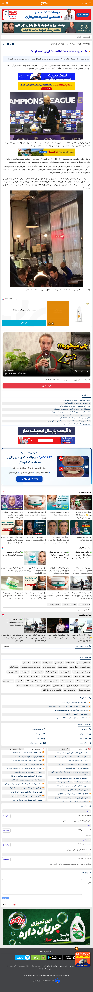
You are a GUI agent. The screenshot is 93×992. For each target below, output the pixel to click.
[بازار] (38, 958)
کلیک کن (24, 322)
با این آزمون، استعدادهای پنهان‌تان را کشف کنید (74, 418)
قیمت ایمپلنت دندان (83, 662)
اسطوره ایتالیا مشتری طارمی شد (78, 760)
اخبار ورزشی (64, 966)
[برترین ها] (43, 3)
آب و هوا (39, 734)
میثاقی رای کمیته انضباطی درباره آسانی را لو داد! (26, 776)
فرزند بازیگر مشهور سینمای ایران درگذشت (28, 772)
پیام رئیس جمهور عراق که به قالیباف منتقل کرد (74, 764)
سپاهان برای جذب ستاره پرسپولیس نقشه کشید (26, 780)
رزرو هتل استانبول (51, 672)
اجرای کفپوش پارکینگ (42, 685)
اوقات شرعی (84, 743)
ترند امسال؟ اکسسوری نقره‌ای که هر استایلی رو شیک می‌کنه (70, 412)
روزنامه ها (85, 729)
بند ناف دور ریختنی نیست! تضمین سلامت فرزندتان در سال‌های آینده (68, 421)
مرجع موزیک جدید (49, 667)
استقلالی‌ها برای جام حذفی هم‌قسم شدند (75, 702)
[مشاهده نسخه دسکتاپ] (3, 2)
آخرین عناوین (82, 749)
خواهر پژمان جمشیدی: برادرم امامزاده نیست (28, 756)
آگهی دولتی (12, 966)
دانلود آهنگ (14, 667)
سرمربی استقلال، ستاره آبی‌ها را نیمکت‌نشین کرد (73, 786)
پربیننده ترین (36, 749)
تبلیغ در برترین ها (24, 966)
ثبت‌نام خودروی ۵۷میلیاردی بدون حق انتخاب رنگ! (72, 753)
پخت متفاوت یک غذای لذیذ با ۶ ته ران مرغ (27, 752)
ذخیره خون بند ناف (67, 681)
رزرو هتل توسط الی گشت (81, 672)
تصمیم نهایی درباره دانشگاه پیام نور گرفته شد (74, 790)
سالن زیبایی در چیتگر (51, 681)
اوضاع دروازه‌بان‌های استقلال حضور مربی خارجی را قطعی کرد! (68, 706)
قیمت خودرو (84, 734)
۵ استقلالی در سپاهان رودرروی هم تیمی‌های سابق (72, 778)
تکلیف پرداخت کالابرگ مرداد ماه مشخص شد (27, 800)
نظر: (89, 883)
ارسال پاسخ (6, 816)
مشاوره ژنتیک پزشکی (83, 681)
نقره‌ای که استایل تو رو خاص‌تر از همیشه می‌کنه (75, 406)
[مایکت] (22, 958)
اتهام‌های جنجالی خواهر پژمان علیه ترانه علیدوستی (25, 796)
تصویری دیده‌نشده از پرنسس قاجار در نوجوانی (73, 793)
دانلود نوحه (19, 681)
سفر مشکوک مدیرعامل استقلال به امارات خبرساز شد (71, 718)
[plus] (13, 44)
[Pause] (49, 323)
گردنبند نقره (26, 662)
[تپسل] (3, 298)
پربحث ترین (13, 749)
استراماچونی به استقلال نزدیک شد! (77, 714)
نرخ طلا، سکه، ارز (37, 729)
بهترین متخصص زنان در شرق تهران (78, 685)
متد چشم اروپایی (37, 672)
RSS (40, 969)
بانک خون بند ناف (84, 690)
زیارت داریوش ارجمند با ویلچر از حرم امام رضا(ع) (25, 760)
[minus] (7, 44)
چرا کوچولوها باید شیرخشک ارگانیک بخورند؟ (76, 424)
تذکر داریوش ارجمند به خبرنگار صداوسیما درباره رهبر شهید (22, 784)
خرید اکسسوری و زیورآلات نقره (80, 667)
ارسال (5, 898)
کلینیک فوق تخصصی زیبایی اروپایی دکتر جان (56, 676)
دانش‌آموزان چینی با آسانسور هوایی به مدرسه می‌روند (71, 798)
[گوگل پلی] (54, 958)
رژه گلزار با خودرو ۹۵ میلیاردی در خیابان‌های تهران (25, 788)
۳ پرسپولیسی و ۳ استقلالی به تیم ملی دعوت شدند (72, 782)
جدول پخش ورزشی (36, 743)
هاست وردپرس (8, 681)
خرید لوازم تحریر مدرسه (25, 685)
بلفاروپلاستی (59, 662)
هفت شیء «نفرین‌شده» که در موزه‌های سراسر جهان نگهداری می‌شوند (69, 773)
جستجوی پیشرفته (49, 969)
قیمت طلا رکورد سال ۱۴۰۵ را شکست (30, 764)
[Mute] (52, 323)
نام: (90, 878)
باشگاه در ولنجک (12, 672)
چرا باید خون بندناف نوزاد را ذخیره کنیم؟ (77, 403)
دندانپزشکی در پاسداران (33, 681)
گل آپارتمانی (25, 672)
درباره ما (55, 966)
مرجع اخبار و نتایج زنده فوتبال (30, 667)
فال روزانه (40, 738)
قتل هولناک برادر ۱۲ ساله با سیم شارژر (76, 768)
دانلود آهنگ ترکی (58, 685)
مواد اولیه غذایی (65, 672)
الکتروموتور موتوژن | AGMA (51, 690)
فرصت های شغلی (36, 966)
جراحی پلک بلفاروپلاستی (82, 676)
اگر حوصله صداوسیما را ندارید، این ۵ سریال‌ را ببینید (72, 756)
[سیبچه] (70, 958)
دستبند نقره (36, 662)
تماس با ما (47, 966)
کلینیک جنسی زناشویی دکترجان (29, 676)
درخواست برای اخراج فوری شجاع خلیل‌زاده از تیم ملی (24, 768)
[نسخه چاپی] (4, 44)
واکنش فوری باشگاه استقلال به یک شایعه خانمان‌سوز (71, 710)
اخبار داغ (62, 749)
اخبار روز (72, 966)
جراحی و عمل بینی (70, 690)
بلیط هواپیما (70, 662)
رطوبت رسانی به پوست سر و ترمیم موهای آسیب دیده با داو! (70, 415)
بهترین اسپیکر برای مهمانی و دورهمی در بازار (75, 400)
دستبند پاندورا (62, 667)
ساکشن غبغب (47, 662)
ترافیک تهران (84, 738)
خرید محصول (46, 385)
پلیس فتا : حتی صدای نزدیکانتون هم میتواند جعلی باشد (72, 409)
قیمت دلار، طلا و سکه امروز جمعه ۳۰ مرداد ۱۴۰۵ (26, 792)
